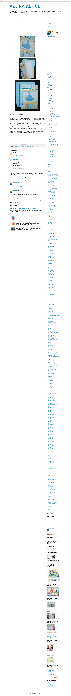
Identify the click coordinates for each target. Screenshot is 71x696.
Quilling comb (50, 431)
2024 (49, 74)
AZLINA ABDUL (25, 6)
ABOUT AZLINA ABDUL (52, 24)
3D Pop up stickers (51, 181)
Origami (49, 377)
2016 (49, 85)
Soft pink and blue (52, 131)
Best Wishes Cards (51, 206)
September (51, 100)
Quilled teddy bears (51, 425)
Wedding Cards (51, 500)
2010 (49, 161)
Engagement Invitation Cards (53, 281)
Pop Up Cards (50, 387)
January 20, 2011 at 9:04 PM (18, 186)
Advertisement (50, 189)
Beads (49, 201)
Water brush (50, 495)
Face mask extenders (52, 283)
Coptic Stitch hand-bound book (53, 239)
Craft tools (50, 249)
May (50, 106)
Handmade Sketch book (52, 339)
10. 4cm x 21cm (51, 171)
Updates (49, 488)
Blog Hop (49, 215)
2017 (49, 84)
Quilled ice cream (51, 410)
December (51, 95)
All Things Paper (51, 674)
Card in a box (50, 226)
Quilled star (50, 423)
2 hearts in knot (52, 147)
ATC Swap (50, 196)
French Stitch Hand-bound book (54, 315)
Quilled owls (50, 420)
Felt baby (49, 291)
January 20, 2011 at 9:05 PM (18, 195)
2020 (49, 79)
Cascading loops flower (52, 230)
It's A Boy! (51, 138)
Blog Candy (50, 212)
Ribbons (49, 455)
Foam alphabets (51, 302)
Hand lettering (50, 329)
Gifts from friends (51, 318)
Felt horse (50, 301)
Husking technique (51, 346)
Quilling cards (50, 428)
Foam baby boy (24, 146)
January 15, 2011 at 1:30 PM (18, 178)
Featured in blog (51, 287)
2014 (49, 89)
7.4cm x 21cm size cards (52, 188)
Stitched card (50, 472)
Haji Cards (50, 325)
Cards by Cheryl (51, 670)
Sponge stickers (51, 468)
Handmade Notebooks (52, 336)
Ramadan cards (51, 449)
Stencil (49, 469)
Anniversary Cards (51, 192)
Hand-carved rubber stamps (53, 332)
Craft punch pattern (51, 246)
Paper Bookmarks (51, 382)
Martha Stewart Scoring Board (53, 365)
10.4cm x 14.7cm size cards (53, 172)
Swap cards (50, 476)
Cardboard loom (51, 229)
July (50, 103)
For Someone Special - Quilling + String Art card (24, 216)
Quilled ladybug (51, 413)
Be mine (50, 120)
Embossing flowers (51, 278)
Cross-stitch (50, 256)
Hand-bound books (51, 331)
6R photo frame (51, 185)
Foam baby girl (50, 305)
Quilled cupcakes (51, 401)
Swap (49, 475)
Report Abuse (50, 513)
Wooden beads (51, 507)
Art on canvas (51, 133)
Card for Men (50, 225)
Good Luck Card (51, 321)
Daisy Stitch (50, 259)
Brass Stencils (50, 218)
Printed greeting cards (52, 393)
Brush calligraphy (51, 219)
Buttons (49, 220)
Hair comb (50, 324)
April (50, 108)
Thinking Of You (51, 482)
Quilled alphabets (51, 396)
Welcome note (50, 505)
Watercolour (50, 496)
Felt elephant (50, 295)
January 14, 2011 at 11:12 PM (18, 168)
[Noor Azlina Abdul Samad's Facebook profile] (48, 530)
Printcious (50, 390)
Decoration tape (51, 260)
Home (28, 200)
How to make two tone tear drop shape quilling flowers (23, 208)
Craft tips (49, 247)
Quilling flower (50, 434)
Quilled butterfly (51, 399)
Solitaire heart (51, 148)
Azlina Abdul (15, 182)
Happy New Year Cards (52, 341)
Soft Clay (49, 465)
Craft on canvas (51, 242)
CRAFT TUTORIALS (52, 26)
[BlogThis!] (22, 144)
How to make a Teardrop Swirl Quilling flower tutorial (25, 222)
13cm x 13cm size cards (52, 177)
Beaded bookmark (51, 199)
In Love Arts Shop (51, 348)
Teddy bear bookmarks (53, 141)
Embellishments (51, 277)
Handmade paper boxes (52, 338)
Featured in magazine (52, 288)
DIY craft (49, 264)
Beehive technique (51, 205)
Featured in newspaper (52, 290)
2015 (49, 87)
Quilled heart (50, 407)
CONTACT (50, 23)
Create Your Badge (49, 531)
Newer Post (13, 200)
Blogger (40, 693)
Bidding (49, 208)
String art (49, 473)
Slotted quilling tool (51, 464)
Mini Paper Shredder (52, 367)
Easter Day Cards (51, 274)
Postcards (50, 389)
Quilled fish (50, 403)
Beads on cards (51, 202)
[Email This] (21, 144)
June (50, 105)
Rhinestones (50, 454)
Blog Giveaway (51, 213)
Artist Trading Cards (51, 195)
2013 (49, 90)
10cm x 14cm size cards (52, 174)
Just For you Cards (51, 353)
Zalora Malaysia (51, 510)
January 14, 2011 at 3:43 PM (18, 155)
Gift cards (49, 317)
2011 (49, 93)
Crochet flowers (52, 142)
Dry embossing (51, 270)
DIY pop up (50, 267)
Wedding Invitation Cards (52, 502)
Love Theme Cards (51, 363)
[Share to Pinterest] (25, 144)
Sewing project (50, 461)
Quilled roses (50, 421)
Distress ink (50, 263)
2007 (49, 166)
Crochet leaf (50, 254)
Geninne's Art (50, 685)
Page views (50, 379)
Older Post (42, 200)
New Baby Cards (30, 146)
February (51, 111)
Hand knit (50, 328)
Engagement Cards (51, 280)
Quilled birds (50, 397)
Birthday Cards (50, 209)
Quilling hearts (50, 437)
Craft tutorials (50, 250)
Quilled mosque (51, 417)
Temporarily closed (52, 114)
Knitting (49, 359)
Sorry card (50, 466)
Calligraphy (50, 222)
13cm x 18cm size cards (17, 146)
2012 (49, 92)
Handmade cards (51, 335)
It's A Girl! (50, 136)
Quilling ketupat (51, 438)
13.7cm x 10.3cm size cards (53, 175)
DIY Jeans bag (50, 266)
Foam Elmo (50, 308)
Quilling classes (51, 430)
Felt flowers (50, 297)
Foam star (50, 312)
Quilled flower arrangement (53, 404)
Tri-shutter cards (51, 486)
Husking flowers (51, 345)
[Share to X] (23, 144)
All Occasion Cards (51, 191)
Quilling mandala (51, 441)
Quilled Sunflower (51, 424)
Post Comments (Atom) (19, 202)
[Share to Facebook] (24, 144)
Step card (50, 471)
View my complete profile (51, 36)
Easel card (50, 273)
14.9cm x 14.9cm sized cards (53, 179)
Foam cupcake (50, 307)
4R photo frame (51, 184)
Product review (50, 394)
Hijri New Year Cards (52, 343)
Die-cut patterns (51, 261)
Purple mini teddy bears (53, 139)
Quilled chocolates (51, 400)
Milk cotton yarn (51, 366)
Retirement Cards (51, 451)
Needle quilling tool (51, 373)
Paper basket (50, 380)
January (50, 113)
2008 (49, 164)
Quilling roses (50, 444)
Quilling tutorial (51, 448)
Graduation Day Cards (52, 322)
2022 (49, 76)
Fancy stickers (50, 284)
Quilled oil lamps (51, 418)
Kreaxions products (51, 360)
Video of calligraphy (51, 489)
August (50, 101)
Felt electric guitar (51, 294)
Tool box (49, 485)
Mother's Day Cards (51, 372)
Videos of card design (52, 492)
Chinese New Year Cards (52, 232)
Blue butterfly (51, 127)
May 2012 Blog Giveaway (20, 227)
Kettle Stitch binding (51, 355)
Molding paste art (51, 370)
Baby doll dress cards (52, 198)
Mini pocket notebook (52, 369)
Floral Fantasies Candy (53, 118)
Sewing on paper (51, 459)
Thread (49, 483)
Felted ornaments (52, 134)
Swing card (50, 478)
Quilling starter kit (51, 445)
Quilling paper (50, 442)
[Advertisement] (53, 54)
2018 (49, 82)
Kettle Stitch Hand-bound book (53, 356)
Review (49, 452)
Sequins (49, 458)
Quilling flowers (51, 435)
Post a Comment (15, 198)
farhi (13, 152)
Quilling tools (50, 447)
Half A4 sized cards (51, 326)
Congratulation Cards (52, 237)
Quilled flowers (50, 406)
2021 (49, 77)
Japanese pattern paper (52, 352)
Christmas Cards (51, 233)
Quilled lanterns (51, 414)
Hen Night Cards (51, 342)
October (50, 98)
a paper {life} (15, 159)
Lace (49, 362)
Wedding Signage (51, 503)
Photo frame (50, 386)
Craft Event (50, 240)
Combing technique (51, 236)
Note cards (50, 376)
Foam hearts (51, 154)
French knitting (50, 314)
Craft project (50, 244)
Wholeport (50, 506)
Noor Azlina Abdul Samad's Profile (51, 528)
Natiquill (49, 671)
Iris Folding (50, 349)
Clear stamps (50, 235)
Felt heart (49, 298)
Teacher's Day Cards (52, 479)
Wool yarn (50, 509)
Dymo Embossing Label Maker (53, 271)
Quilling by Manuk (51, 668)
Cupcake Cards (51, 257)
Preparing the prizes (52, 156)
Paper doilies (50, 383)
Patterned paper (51, 384)
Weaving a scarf (51, 499)
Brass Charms (50, 216)
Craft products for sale (52, 243)
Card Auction (50, 223)
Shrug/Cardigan (51, 462)
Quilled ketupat (51, 411)
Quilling (49, 427)
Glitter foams (50, 319)
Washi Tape (50, 493)
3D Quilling (50, 182)
